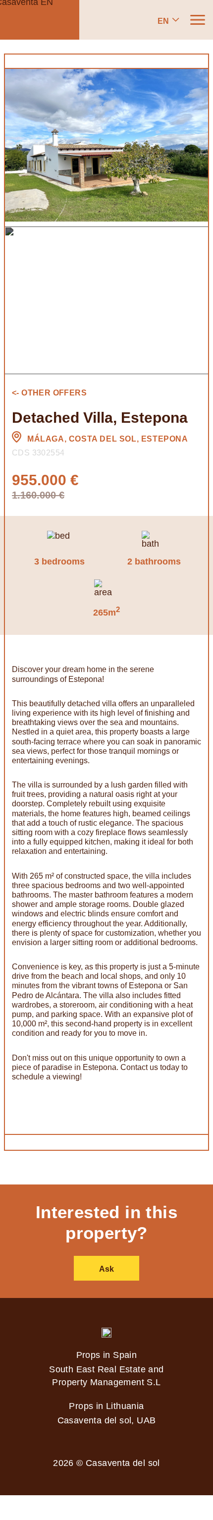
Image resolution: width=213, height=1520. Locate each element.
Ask (106, 1269)
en (163, 21)
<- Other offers (49, 393)
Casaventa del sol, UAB (106, 1420)
